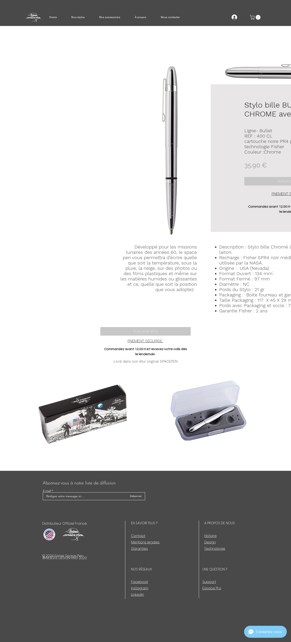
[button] (82, 17)
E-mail (47, 490)
